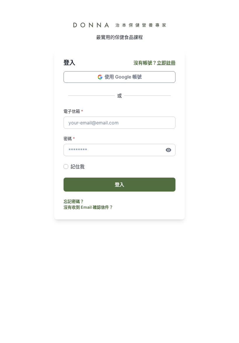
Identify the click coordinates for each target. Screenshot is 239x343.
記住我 (78, 166)
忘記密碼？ (74, 201)
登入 (119, 184)
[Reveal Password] (168, 150)
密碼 (69, 138)
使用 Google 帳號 (123, 77)
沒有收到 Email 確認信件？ (88, 207)
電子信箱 (73, 111)
